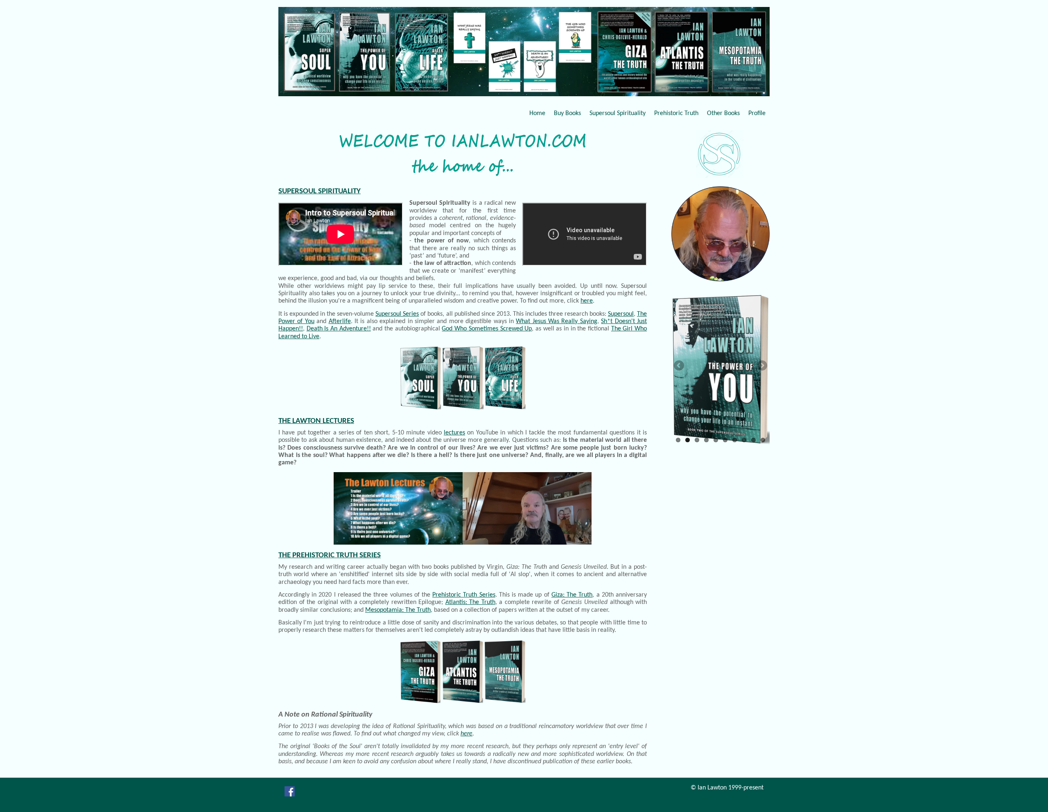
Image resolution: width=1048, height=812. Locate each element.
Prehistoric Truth (676, 113)
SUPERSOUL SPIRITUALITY (319, 191)
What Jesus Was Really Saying (556, 321)
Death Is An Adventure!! (339, 329)
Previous (679, 366)
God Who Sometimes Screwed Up (487, 329)
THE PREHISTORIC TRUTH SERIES (329, 555)
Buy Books (567, 113)
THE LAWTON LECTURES (316, 421)
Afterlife (340, 321)
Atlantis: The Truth (470, 602)
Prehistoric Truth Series (463, 595)
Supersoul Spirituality (618, 113)
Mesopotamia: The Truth (398, 610)
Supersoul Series (397, 314)
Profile (757, 113)
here (586, 301)
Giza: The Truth (571, 595)
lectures (454, 433)
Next (761, 366)
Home (537, 113)
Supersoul (621, 314)
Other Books (723, 113)
